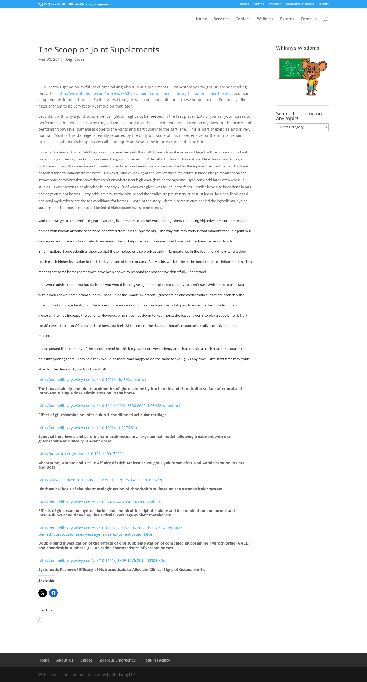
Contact (243, 19)
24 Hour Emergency (118, 660)
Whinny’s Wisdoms (300, 4)
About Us (64, 660)
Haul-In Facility (156, 660)
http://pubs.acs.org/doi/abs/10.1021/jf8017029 (80, 453)
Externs (287, 19)
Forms (306, 19)
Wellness (265, 19)
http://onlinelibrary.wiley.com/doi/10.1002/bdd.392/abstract (92, 379)
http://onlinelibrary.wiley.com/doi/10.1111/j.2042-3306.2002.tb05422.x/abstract (109, 405)
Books (244, 4)
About (324, 4)
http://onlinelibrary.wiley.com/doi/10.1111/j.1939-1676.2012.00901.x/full (103, 560)
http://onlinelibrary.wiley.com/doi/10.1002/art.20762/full (88, 427)
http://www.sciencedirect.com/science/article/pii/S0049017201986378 (100, 479)
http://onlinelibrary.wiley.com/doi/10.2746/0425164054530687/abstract (102, 501)
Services (221, 19)
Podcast (275, 4)
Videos (259, 4)
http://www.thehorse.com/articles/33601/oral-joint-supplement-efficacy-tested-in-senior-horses (144, 93)
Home (201, 19)
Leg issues (75, 59)
